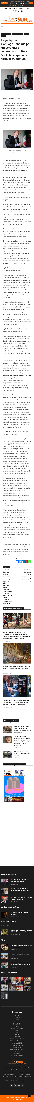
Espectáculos (17, 1024)
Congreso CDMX (17, 1043)
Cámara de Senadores (17, 1041)
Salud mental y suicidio (8, 921)
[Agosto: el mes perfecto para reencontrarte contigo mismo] (5, 956)
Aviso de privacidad (17, 1099)
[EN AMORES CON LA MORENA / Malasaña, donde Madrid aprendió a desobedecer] (27, 991)
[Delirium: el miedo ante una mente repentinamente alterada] (5, 947)
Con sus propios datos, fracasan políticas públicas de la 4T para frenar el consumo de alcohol (21, 964)
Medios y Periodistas (17, 1028)
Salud (17, 1032)
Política (4, 36)
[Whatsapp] (29, 561)
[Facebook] (17, 561)
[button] (30, 3)
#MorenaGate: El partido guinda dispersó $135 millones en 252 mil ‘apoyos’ (22, 728)
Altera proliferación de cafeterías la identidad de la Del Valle (22, 753)
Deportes (17, 1022)
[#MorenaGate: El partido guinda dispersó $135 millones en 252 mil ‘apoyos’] (8, 729)
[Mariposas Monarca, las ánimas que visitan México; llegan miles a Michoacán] (5, 932)
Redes (17, 1030)
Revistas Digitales (17, 1056)
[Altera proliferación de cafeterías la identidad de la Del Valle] (8, 755)
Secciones (17, 1017)
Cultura (27, 34)
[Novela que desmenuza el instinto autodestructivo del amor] (4, 998)
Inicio (17, 1015)
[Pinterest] (26, 561)
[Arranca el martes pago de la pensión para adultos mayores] (5, 891)
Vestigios (17, 1053)
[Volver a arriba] (29, 1096)
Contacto (28, 8)
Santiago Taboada (16, 567)
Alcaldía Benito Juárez (17, 1049)
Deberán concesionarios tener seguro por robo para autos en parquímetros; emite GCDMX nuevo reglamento (16, 702)
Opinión (17, 1034)
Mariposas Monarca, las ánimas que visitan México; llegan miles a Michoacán (22, 931)
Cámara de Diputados (17, 34)
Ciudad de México (6, 34)
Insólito (17, 1026)
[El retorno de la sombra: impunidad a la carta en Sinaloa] (5, 899)
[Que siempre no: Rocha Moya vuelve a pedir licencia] (5, 882)
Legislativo (17, 1036)
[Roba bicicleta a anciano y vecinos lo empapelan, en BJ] (12, 991)
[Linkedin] (23, 561)
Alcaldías (17, 1051)
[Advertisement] (16, 818)
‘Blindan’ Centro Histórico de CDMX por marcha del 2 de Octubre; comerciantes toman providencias (16, 669)
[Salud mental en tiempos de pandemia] (5, 915)
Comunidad (17, 1047)
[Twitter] (20, 561)
